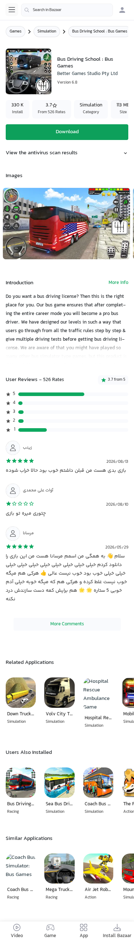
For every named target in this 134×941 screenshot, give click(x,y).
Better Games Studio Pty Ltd (87, 74)
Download (67, 131)
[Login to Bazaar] (122, 10)
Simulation (47, 31)
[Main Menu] (11, 9)
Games (15, 31)
